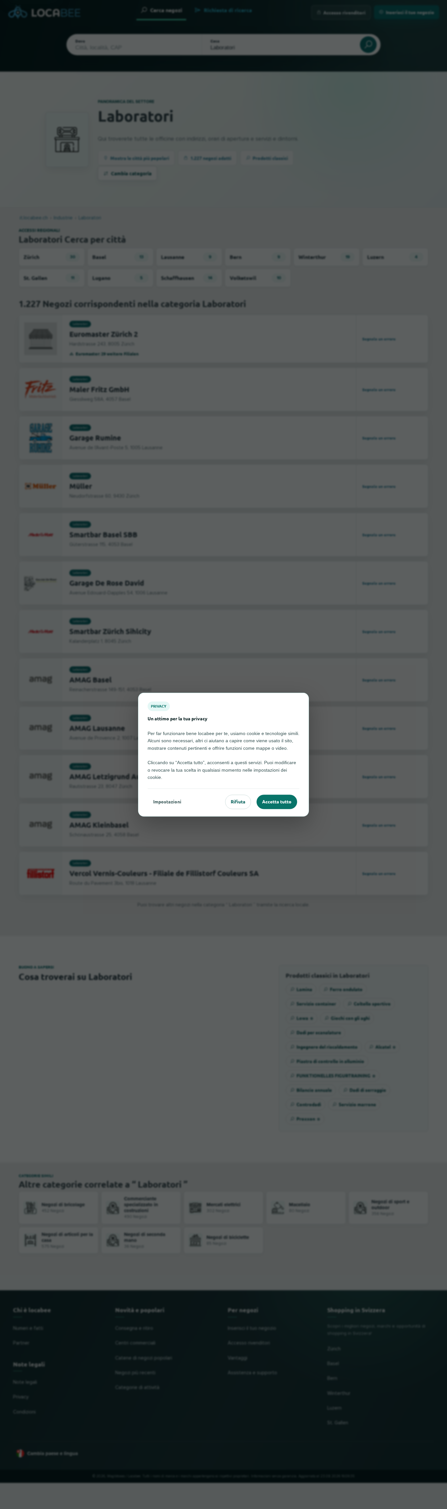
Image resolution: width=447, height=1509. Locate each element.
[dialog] (223, 754)
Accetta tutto (277, 802)
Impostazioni (167, 802)
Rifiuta (238, 802)
